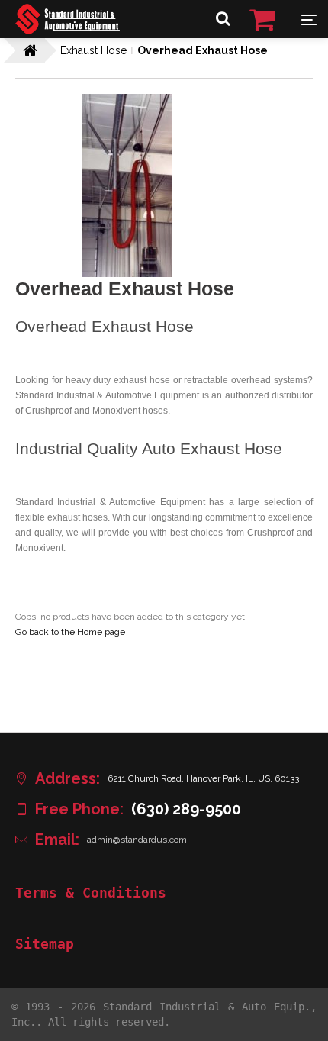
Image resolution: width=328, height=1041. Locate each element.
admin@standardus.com (137, 839)
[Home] (67, 30)
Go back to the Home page (70, 632)
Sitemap (44, 944)
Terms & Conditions (90, 893)
